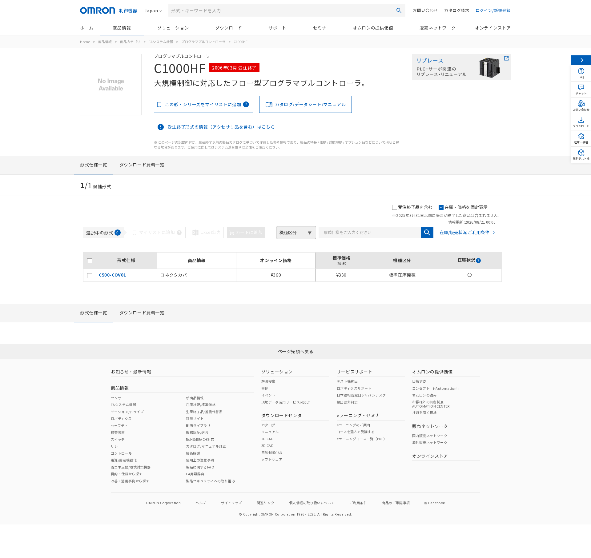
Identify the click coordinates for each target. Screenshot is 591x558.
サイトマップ (231, 502)
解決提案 (268, 381)
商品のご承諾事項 (396, 502)
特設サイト (194, 418)
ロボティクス (121, 418)
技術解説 (193, 453)
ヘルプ (200, 502)
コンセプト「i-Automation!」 (436, 388)
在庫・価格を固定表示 (466, 207)
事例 (264, 388)
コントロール (121, 453)
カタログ (268, 424)
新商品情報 (194, 397)
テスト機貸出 (347, 381)
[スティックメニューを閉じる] (581, 60)
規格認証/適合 (197, 432)
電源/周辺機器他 (124, 459)
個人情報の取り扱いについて (312, 502)
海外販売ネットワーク (429, 442)
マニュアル (270, 431)
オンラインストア (493, 28)
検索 (399, 10)
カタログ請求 (456, 10)
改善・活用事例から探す (130, 480)
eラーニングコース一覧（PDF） (362, 438)
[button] (478, 260)
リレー (116, 446)
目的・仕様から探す (127, 473)
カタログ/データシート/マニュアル (310, 104)
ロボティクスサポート (354, 388)
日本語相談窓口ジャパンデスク (361, 395)
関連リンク (265, 502)
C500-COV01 (112, 275)
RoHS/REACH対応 (200, 439)
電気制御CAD (272, 452)
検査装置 (118, 432)
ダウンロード (228, 28)
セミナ (320, 28)
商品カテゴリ (130, 41)
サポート (277, 28)
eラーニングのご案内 (353, 424)
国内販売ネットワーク (429, 435)
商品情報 (122, 28)
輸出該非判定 (347, 402)
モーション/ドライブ (127, 411)
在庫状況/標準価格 (200, 404)
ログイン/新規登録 (493, 10)
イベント (268, 395)
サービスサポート (355, 372)
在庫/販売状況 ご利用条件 (464, 232)
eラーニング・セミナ (358, 415)
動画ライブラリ (198, 425)
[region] (292, 267)
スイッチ (118, 439)
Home (85, 41)
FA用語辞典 (195, 473)
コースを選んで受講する (356, 431)
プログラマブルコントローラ (203, 41)
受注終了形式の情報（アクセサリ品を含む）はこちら (221, 127)
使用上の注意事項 (200, 459)
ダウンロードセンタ (281, 415)
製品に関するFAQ (200, 466)
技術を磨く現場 (424, 412)
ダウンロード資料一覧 (141, 164)
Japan (151, 10)
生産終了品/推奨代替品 (204, 411)
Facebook (436, 502)
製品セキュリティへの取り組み (210, 480)
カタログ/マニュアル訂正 (206, 446)
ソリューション (173, 28)
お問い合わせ (425, 10)
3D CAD (267, 445)
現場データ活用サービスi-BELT (285, 402)
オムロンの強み (424, 395)
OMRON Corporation (163, 502)
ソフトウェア (271, 459)
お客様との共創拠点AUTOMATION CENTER (431, 404)
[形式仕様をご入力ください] (427, 232)
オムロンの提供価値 (373, 28)
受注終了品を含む (415, 207)
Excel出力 (210, 232)
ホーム (87, 28)
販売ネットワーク (438, 28)
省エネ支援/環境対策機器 (131, 466)
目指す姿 (419, 381)
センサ (116, 397)
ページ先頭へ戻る (296, 351)
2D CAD (267, 438)
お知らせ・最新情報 (131, 372)
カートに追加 (249, 232)
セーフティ (119, 425)
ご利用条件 (358, 502)
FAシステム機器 (161, 41)
